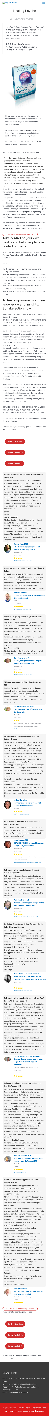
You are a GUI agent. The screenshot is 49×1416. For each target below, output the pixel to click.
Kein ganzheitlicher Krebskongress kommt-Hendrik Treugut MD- (28, 1158)
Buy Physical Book (15, 441)
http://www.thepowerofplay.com (23, 990)
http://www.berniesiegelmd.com (23, 560)
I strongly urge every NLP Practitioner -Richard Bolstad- (29, 595)
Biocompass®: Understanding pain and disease (21, 1387)
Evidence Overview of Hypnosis (15, 1393)
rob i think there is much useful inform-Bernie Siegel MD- (27, 547)
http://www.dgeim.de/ (20, 1172)
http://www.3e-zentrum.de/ (21, 814)
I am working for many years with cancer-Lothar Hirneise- (27, 803)
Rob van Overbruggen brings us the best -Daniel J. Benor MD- (29, 903)
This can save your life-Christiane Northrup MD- (28, 709)
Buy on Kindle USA (15, 453)
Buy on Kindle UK (15, 464)
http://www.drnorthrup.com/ (22, 729)
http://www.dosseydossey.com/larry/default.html (27, 862)
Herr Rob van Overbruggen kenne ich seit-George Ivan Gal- (29, 1291)
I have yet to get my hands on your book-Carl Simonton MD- (28, 661)
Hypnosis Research (10, 1390)
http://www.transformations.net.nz (23, 609)
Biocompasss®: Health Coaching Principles (20, 1384)
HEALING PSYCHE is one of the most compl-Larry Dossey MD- (28, 843)
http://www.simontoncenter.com (23, 674)
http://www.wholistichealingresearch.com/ (26, 916)
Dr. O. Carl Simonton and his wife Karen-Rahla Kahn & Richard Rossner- (30, 976)
